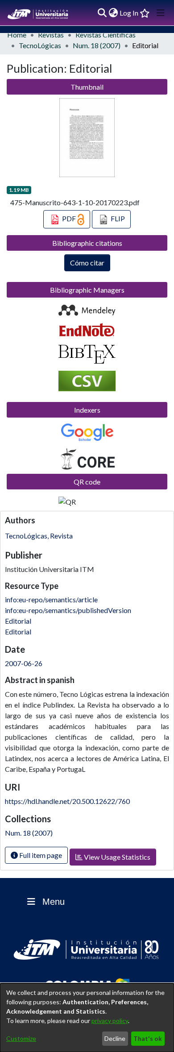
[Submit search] (102, 13)
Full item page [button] (40, 855)
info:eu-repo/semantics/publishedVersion (68, 610)
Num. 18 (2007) (96, 45)
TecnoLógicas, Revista (39, 535)
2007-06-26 (23, 663)
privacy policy (109, 1020)
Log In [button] (129, 12)
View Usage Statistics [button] (116, 857)
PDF (69, 218)
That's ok (147, 1038)
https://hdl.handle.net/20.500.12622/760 (67, 801)
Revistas (51, 34)
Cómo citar (87, 262)
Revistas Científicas (105, 34)
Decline (114, 1038)
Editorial (18, 621)
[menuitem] (113, 13)
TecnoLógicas (40, 45)
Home (16, 34)
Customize (21, 1038)
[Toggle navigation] (160, 12)
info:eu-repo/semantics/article (51, 599)
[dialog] (87, 1017)
